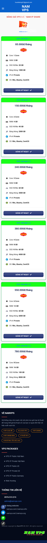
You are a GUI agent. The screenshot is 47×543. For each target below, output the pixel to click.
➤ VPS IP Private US (12, 471)
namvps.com (11, 509)
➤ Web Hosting (10, 481)
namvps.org (21, 513)
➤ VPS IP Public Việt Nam (14, 456)
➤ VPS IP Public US (11, 466)
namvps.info (22, 509)
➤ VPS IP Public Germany (14, 476)
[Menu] (3, 8)
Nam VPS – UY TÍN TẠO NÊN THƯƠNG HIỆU (23, 20)
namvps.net (11, 513)
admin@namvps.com (13, 501)
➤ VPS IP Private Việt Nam (14, 461)
